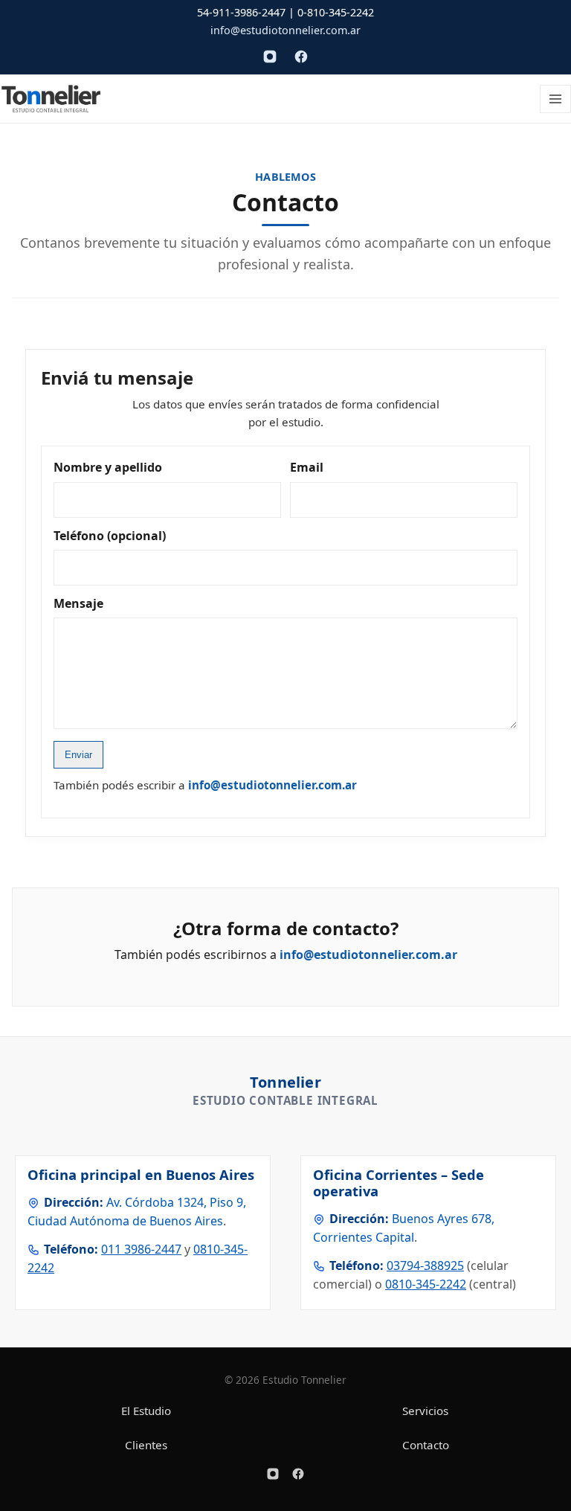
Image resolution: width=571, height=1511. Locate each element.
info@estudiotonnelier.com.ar (285, 30)
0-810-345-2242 (335, 12)
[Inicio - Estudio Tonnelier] (51, 99)
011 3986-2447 (141, 1249)
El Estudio (146, 1410)
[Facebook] (301, 56)
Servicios (425, 1410)
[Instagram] (270, 56)
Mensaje (78, 603)
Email (306, 467)
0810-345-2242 (425, 1284)
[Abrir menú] (555, 99)
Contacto (425, 1444)
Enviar (78, 754)
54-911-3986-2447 (241, 12)
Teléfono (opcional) (110, 535)
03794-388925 (425, 1265)
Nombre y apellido (108, 467)
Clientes (146, 1444)
